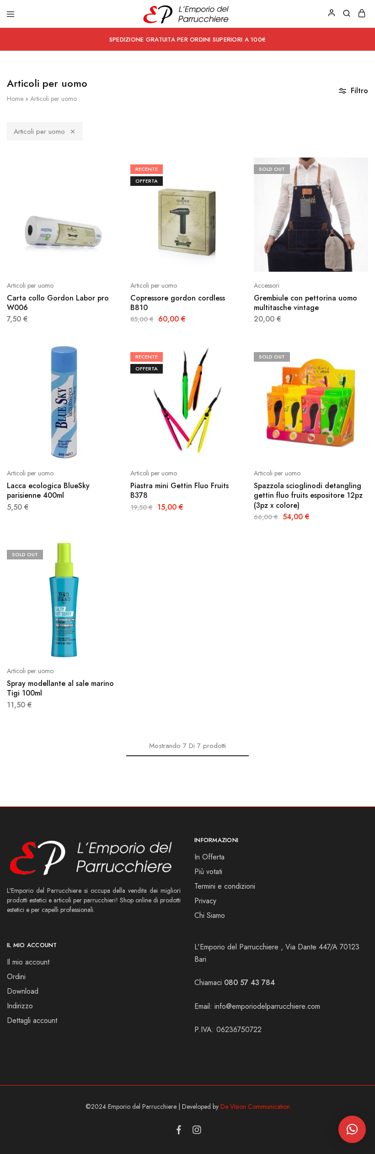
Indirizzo (20, 1006)
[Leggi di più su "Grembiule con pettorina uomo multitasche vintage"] (362, 168)
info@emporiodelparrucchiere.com (267, 1006)
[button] (352, 1129)
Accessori (266, 285)
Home (15, 98)
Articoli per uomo (39, 131)
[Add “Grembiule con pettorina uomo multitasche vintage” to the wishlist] (362, 196)
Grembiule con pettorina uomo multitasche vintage (305, 303)
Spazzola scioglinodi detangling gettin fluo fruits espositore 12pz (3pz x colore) (308, 495)
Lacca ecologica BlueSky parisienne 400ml (48, 490)
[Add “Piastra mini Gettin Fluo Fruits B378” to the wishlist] (238, 384)
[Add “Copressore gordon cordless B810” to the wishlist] (238, 196)
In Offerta (209, 857)
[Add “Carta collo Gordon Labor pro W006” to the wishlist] (115, 196)
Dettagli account (32, 1020)
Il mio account (28, 962)
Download (22, 991)
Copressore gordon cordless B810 (177, 303)
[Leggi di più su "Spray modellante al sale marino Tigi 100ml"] (115, 553)
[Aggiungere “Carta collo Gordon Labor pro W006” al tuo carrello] (115, 168)
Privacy (205, 901)
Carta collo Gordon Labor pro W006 (58, 303)
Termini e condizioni (224, 886)
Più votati (208, 871)
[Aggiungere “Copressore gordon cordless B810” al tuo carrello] (238, 168)
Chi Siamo (209, 915)
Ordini (16, 976)
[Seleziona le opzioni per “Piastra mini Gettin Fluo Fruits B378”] (238, 355)
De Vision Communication (255, 1106)
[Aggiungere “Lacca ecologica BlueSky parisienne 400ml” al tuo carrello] (115, 355)
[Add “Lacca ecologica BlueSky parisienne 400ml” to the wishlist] (115, 384)
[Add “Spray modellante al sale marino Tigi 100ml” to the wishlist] (115, 581)
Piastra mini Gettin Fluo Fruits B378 (179, 490)
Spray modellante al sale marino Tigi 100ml (60, 688)
